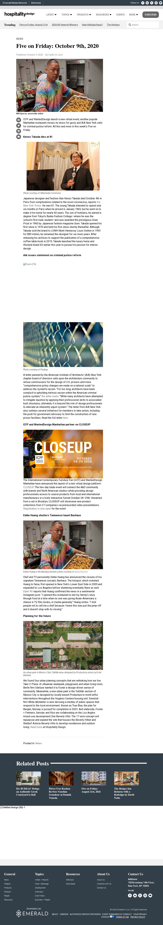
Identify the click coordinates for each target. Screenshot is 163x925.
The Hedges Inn (115, 24)
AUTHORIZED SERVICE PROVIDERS (85, 914)
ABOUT (55, 914)
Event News (40, 896)
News (19, 38)
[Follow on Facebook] (142, 2)
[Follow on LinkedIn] (147, 2)
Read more (36, 727)
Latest (50, 15)
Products (83, 15)
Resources (102, 15)
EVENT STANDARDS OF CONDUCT (117, 914)
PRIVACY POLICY (138, 917)
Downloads (70, 884)
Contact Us (101, 888)
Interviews (39, 892)
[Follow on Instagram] (156, 2)
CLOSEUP (28, 487)
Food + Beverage (42, 884)
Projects (7, 884)
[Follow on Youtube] (160, 2)
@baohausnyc (81, 571)
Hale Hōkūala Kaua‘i (92, 24)
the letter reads (50, 396)
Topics (65, 15)
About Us (101, 880)
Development (40, 888)
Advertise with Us (104, 884)
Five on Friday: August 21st (33, 24)
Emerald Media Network (15, 3)
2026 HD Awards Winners (65, 24)
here (65, 417)
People (6, 896)
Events (121, 15)
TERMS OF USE (122, 917)
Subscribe (151, 14)
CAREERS (64, 914)
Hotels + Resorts (42, 880)
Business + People (42, 900)
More (132, 15)
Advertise (36, 3)
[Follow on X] (151, 2)
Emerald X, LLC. (123, 910)
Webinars (70, 880)
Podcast (7, 892)
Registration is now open (37, 508)
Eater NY (28, 591)
